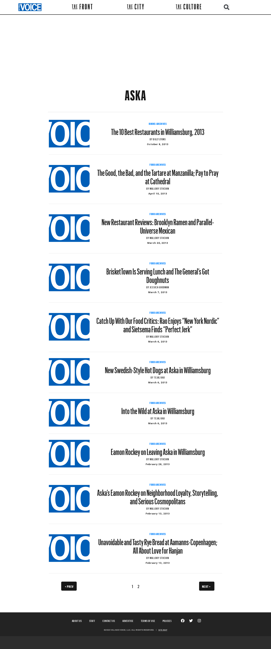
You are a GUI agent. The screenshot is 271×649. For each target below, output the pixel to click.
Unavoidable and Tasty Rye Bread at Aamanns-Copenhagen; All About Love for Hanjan (157, 544)
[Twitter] (191, 620)
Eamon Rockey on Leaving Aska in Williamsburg (158, 450)
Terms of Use (148, 620)
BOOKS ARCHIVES (158, 123)
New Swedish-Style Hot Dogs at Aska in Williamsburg (158, 368)
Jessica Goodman (159, 287)
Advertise (127, 620)
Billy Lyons (159, 139)
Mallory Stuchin (159, 188)
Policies (167, 620)
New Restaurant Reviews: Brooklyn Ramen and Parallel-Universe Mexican (158, 224)
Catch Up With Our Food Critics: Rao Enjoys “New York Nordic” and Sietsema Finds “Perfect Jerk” (157, 323)
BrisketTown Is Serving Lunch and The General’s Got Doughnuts (157, 274)
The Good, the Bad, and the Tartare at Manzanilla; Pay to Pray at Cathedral (157, 175)
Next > (206, 586)
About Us (77, 620)
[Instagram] (199, 620)
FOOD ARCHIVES (158, 164)
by (151, 139)
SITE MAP (162, 630)
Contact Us (109, 620)
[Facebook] (182, 620)
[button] (227, 7)
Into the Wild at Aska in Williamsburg (157, 409)
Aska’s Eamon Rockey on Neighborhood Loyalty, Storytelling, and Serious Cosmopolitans (157, 495)
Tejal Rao (159, 377)
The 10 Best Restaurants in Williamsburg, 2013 (157, 130)
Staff (92, 620)
